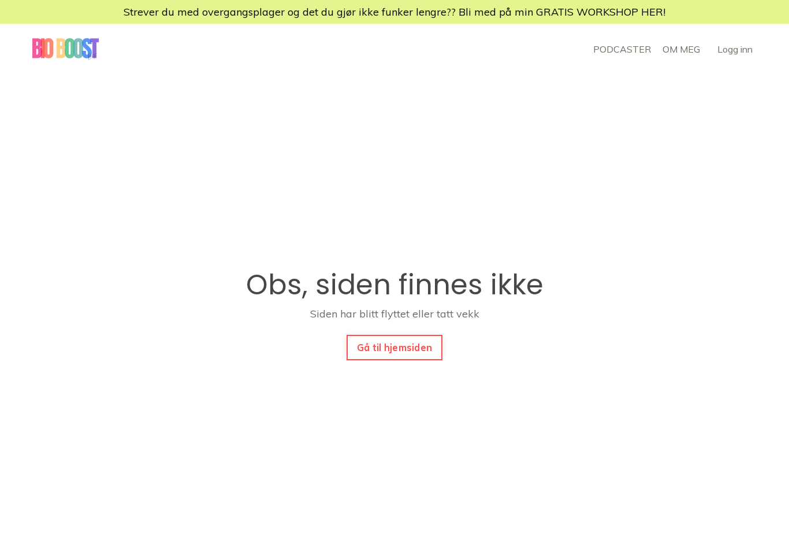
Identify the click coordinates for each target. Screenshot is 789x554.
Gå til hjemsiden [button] (394, 347)
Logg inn (735, 49)
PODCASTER (622, 49)
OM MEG (681, 49)
